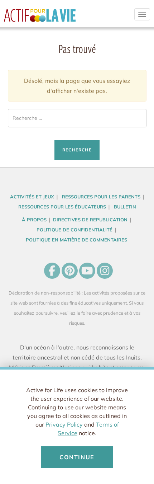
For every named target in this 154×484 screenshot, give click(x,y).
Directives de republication (90, 219)
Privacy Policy (64, 424)
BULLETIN (125, 207)
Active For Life (40, 18)
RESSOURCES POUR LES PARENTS (101, 196)
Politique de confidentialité (74, 229)
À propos (34, 219)
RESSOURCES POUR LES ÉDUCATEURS (62, 207)
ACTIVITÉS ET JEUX (32, 196)
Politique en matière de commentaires (76, 240)
